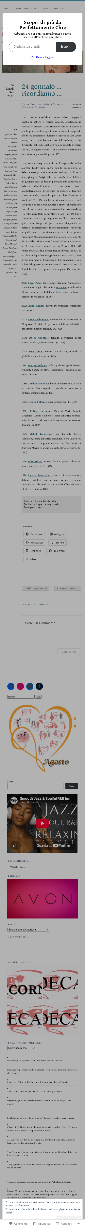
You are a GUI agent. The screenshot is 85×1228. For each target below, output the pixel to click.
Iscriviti (66, 47)
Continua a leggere (42, 57)
